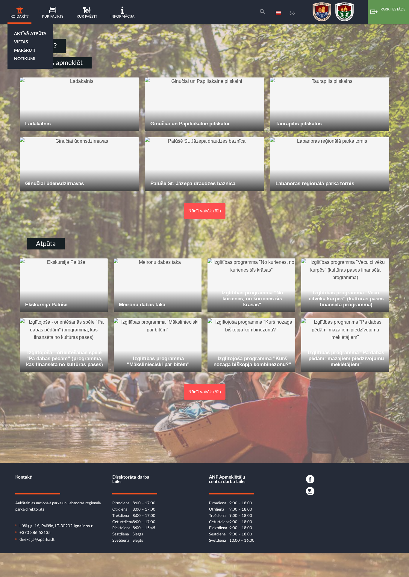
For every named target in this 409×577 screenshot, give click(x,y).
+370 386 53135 (35, 533)
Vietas (21, 42)
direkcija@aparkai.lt (36, 540)
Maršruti (24, 50)
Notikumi (24, 59)
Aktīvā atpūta (30, 34)
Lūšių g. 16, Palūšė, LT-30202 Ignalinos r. (56, 526)
